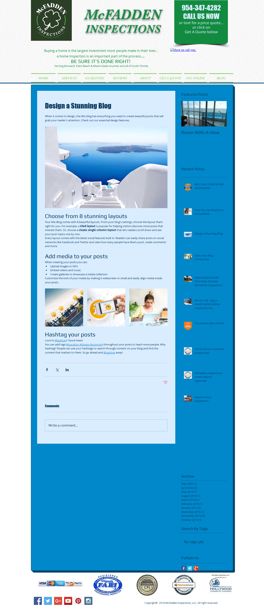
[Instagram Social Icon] (88, 601)
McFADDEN (123, 14)
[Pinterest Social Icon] (78, 601)
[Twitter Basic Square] (189, 568)
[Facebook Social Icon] (38, 601)
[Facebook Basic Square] (183, 568)
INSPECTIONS (123, 28)
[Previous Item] (188, 114)
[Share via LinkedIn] (67, 370)
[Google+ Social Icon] (58, 601)
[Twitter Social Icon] (48, 601)
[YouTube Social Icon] (68, 601)
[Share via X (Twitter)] (57, 370)
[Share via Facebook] (47, 370)
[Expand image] (64, 307)
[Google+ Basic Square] (196, 568)
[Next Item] (220, 114)
